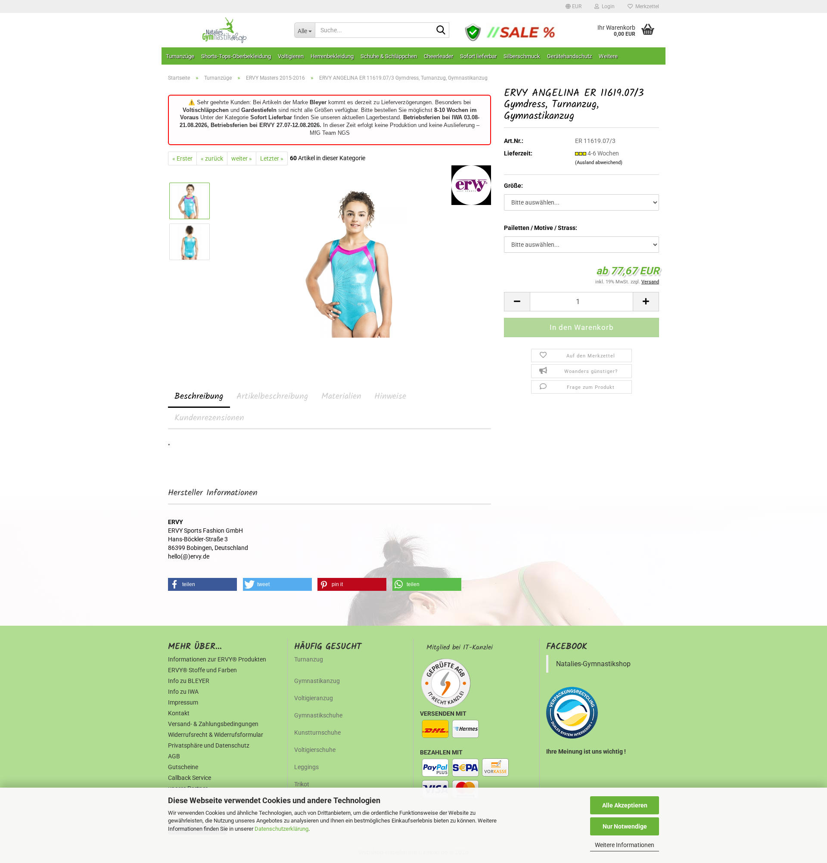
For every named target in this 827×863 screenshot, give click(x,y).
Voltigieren (291, 56)
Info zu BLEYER (188, 680)
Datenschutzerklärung (281, 829)
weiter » (241, 158)
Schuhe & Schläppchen (389, 56)
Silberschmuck (522, 56)
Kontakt (179, 713)
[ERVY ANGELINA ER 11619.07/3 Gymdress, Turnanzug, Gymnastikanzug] (354, 261)
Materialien (341, 397)
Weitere (608, 56)
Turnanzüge (180, 56)
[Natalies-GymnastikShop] (224, 30)
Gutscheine (183, 767)
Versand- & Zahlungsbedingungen (213, 723)
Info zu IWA (183, 691)
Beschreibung (199, 397)
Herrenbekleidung (332, 56)
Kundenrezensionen (209, 418)
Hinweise (390, 397)
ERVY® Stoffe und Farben (202, 670)
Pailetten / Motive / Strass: (540, 227)
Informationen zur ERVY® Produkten (217, 659)
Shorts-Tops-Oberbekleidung (236, 56)
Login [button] (607, 6)
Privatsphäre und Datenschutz (208, 745)
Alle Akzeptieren (624, 805)
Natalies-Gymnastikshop (593, 664)
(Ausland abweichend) (598, 162)
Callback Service (189, 777)
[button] (573, 6)
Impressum (183, 702)
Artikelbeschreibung (272, 397)
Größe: (513, 185)
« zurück (212, 158)
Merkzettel (646, 6)
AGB (174, 756)
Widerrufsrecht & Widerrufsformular (215, 734)
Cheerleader (438, 56)
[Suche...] (441, 30)
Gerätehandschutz (569, 56)
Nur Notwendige (625, 826)
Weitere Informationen (624, 844)
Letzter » (271, 158)
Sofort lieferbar (478, 56)
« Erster (182, 158)
